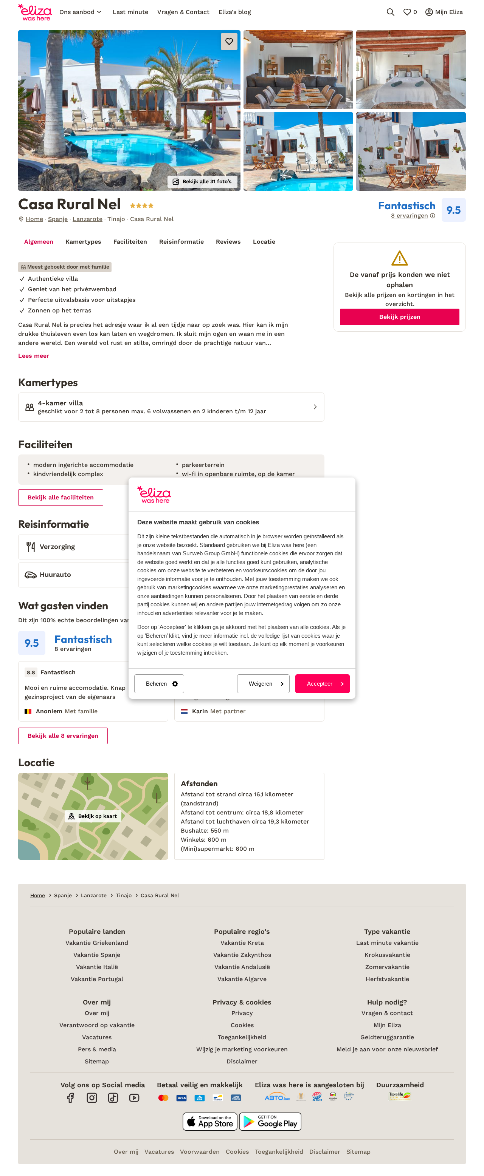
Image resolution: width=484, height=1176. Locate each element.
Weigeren (260, 683)
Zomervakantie (387, 966)
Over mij (97, 1013)
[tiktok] (113, 1101)
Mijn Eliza (387, 1025)
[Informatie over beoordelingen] (432, 215)
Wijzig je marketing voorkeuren (242, 1049)
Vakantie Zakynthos (242, 954)
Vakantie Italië (97, 966)
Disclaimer (242, 1061)
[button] (129, 110)
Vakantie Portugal (97, 979)
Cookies (242, 1025)
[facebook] (71, 1101)
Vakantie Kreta (242, 942)
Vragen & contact (387, 1013)
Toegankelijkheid (242, 1037)
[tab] (38, 241)
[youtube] (134, 1101)
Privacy (242, 1013)
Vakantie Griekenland (96, 942)
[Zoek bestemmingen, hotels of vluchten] (390, 12)
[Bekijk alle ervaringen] (422, 210)
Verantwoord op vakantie (97, 1025)
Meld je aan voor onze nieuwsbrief (387, 1049)
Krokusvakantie (387, 954)
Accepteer (319, 683)
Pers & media (97, 1049)
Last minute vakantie (387, 942)
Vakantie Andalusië (242, 966)
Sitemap (97, 1061)
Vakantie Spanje (96, 954)
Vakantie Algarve (242, 979)
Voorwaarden (200, 1151)
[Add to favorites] (229, 41)
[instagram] (92, 1101)
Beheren (156, 683)
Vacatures (97, 1037)
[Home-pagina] (35, 12)
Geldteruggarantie (387, 1037)
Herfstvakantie (387, 979)
